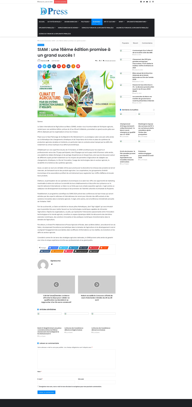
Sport (121, 21)
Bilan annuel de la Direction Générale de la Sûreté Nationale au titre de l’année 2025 (143, 76)
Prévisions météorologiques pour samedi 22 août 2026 (146, 154)
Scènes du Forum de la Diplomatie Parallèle (55, 33)
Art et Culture (109, 21)
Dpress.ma (44, 60)
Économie (96, 21)
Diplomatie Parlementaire (136, 21)
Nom (40, 371)
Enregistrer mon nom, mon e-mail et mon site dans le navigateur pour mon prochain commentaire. (70, 386)
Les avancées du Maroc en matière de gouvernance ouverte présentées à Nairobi (143, 99)
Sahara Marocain (70, 21)
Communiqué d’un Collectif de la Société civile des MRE (142, 51)
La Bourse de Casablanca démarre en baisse (101, 329)
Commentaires (147, 43)
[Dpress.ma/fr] (59, 11)
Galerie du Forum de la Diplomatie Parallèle (132, 27)
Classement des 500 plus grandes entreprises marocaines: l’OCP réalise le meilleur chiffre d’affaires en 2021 (142, 63)
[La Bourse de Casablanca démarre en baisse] (104, 319)
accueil (42, 21)
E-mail (40, 379)
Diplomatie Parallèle (46, 27)
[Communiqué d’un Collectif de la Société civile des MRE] (125, 53)
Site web (81, 379)
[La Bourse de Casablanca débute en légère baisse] (76, 319)
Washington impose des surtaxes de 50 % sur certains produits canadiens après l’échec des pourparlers (146, 129)
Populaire (125, 43)
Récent (135, 43)
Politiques (85, 21)
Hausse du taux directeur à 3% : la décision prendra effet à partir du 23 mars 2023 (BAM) (143, 88)
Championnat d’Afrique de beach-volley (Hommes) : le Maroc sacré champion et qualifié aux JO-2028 (127, 129)
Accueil (41, 40)
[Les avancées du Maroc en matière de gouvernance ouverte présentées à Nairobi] (125, 99)
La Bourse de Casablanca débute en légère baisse (73, 329)
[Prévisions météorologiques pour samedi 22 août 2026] (146, 144)
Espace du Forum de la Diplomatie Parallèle (98, 27)
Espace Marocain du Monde (68, 27)
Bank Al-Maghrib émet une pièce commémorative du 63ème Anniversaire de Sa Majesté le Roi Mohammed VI (49, 331)
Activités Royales (54, 21)
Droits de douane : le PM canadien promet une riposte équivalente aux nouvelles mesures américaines (127, 156)
